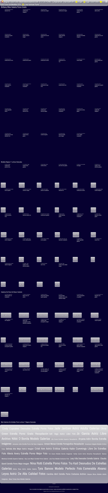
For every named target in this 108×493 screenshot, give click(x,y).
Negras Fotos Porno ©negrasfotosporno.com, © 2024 (54, 491)
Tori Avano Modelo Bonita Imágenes (60, 454)
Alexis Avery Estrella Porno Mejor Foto (27, 453)
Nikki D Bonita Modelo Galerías (31, 438)
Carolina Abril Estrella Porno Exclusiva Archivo (66, 474)
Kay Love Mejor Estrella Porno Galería (36, 459)
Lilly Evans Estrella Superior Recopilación (64, 439)
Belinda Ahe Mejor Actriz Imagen (20, 448)
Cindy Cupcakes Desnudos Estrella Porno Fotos (27, 428)
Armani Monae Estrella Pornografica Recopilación (64, 443)
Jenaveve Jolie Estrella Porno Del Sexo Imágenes (27, 444)
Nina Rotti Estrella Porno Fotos (49, 463)
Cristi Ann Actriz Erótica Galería (51, 448)
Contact (54, 483)
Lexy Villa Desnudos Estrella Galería (84, 458)
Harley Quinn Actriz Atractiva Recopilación (87, 454)
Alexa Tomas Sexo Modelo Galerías (19, 479)
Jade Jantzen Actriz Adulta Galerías (77, 428)
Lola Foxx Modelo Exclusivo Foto (59, 459)
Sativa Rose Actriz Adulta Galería (25, 469)
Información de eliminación (54, 486)
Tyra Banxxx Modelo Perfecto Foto (60, 468)
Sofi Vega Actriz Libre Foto (62, 433)
